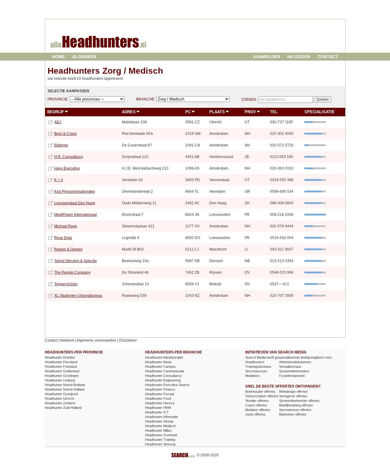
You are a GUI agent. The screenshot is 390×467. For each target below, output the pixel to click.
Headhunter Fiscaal (159, 394)
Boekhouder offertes (260, 391)
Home (58, 56)
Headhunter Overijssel (61, 394)
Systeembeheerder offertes (299, 400)
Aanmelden (266, 56)
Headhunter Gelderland (62, 371)
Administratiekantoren (295, 362)
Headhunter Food (158, 398)
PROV (250, 112)
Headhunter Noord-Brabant (65, 385)
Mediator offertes (257, 410)
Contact (327, 56)
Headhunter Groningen (62, 375)
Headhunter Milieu (158, 430)
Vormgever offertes (293, 396)
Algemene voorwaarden (96, 340)
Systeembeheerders (294, 371)
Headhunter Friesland (61, 366)
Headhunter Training (160, 439)
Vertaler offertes (257, 400)
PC (188, 112)
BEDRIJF (55, 112)
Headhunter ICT (157, 412)
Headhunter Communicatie (164, 371)
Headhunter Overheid (161, 435)
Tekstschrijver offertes (261, 396)
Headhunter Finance (160, 389)
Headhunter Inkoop (159, 421)
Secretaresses (256, 371)
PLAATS (217, 112)
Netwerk (67, 340)
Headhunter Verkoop (160, 444)
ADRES (129, 112)
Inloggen (298, 56)
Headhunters (254, 362)
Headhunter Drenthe (60, 357)
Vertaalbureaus (290, 366)
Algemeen (84, 56)
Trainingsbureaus (258, 366)
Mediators (252, 375)
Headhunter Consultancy (163, 375)
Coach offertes (256, 405)
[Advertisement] (272, 41)
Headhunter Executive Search (167, 385)
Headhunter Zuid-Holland (63, 407)
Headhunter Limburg (60, 380)
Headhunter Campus (160, 366)
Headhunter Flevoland (61, 362)
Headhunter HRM (158, 407)
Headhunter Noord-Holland (64, 389)
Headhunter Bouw (158, 362)
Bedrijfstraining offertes (296, 405)
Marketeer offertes (293, 414)
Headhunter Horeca (159, 403)
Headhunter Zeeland (60, 403)
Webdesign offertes (293, 391)
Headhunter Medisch (160, 426)
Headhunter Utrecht (59, 398)
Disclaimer (128, 340)
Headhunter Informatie (161, 417)
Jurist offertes (255, 414)
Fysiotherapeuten (292, 375)
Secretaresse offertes (295, 410)
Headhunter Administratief (164, 357)
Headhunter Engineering (163, 380)
